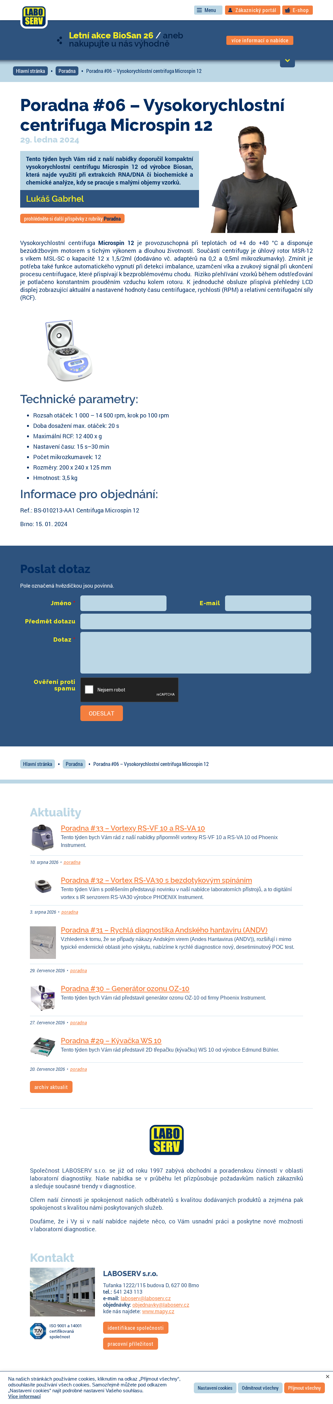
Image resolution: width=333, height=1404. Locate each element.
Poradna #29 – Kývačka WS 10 (111, 1040)
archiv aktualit (51, 1087)
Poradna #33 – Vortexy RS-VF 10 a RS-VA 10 (133, 828)
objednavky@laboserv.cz (160, 1304)
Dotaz (64, 639)
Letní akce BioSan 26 (111, 35)
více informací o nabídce (260, 40)
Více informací (24, 1396)
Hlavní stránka (30, 70)
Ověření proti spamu (54, 685)
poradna (72, 862)
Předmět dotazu (50, 621)
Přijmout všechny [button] (304, 1387)
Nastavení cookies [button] (215, 1387)
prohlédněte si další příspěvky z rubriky (72, 218)
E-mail (210, 603)
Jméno (63, 603)
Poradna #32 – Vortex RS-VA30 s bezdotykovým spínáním (156, 880)
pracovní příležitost (130, 1343)
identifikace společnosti (136, 1327)
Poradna (67, 70)
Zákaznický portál (255, 10)
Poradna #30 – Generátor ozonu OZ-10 (125, 988)
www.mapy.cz (158, 1311)
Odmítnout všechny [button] (260, 1387)
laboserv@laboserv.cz (146, 1298)
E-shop (301, 10)
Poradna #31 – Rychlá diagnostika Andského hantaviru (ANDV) (164, 930)
